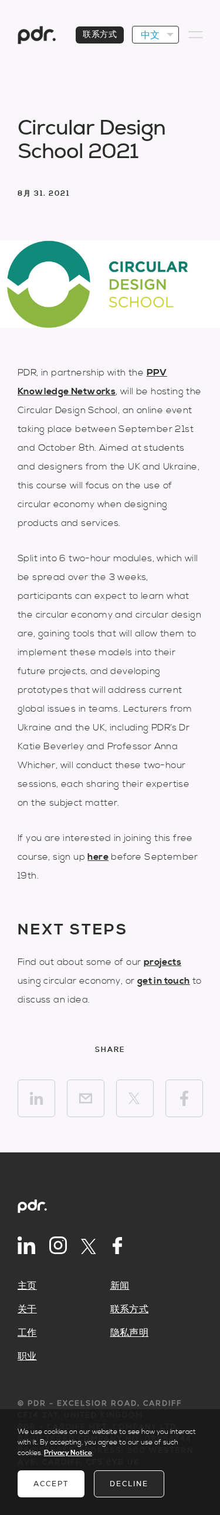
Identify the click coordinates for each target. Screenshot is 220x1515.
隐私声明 (129, 1333)
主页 (27, 1286)
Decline (129, 1483)
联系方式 (100, 35)
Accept (51, 1483)
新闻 (120, 1286)
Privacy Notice (68, 1453)
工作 (27, 1333)
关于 (27, 1309)
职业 (27, 1356)
